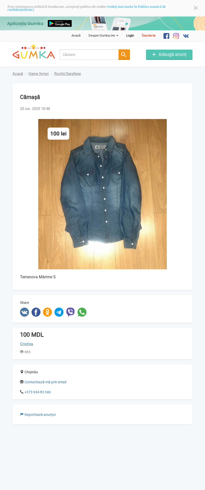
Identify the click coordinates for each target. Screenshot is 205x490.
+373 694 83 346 (37, 392)
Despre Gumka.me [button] (102, 35)
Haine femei (38, 73)
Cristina (26, 344)
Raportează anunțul (40, 415)
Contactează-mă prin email (45, 382)
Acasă (76, 35)
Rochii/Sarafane (67, 73)
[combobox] (89, 54)
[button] (180, 123)
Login (130, 35)
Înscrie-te (149, 35)
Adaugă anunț (172, 54)
